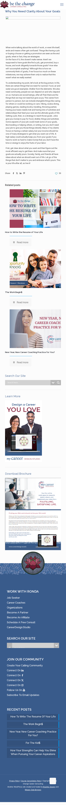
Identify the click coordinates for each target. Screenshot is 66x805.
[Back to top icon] (53, 781)
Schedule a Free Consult (21, 622)
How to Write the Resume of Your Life (24, 232)
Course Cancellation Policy (31, 781)
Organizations (15, 607)
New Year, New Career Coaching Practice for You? (30, 352)
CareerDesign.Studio (18, 627)
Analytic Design (49, 787)
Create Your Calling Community (25, 665)
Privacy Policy (14, 781)
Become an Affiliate (18, 617)
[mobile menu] (61, 4)
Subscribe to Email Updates (23, 695)
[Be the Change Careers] (17, 4)
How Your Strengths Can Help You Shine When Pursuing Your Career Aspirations (33, 752)
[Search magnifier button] (58, 382)
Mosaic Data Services (33, 790)
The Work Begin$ (13, 292)
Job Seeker (13, 597)
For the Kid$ (33, 742)
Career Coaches (16, 602)
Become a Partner (17, 612)
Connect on (14, 670)
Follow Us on (15, 690)
